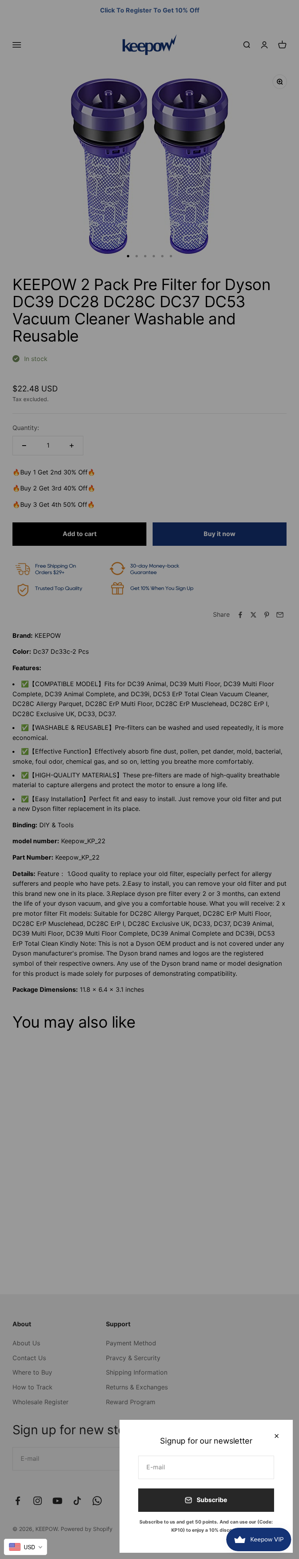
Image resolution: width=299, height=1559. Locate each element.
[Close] (276, 1436)
